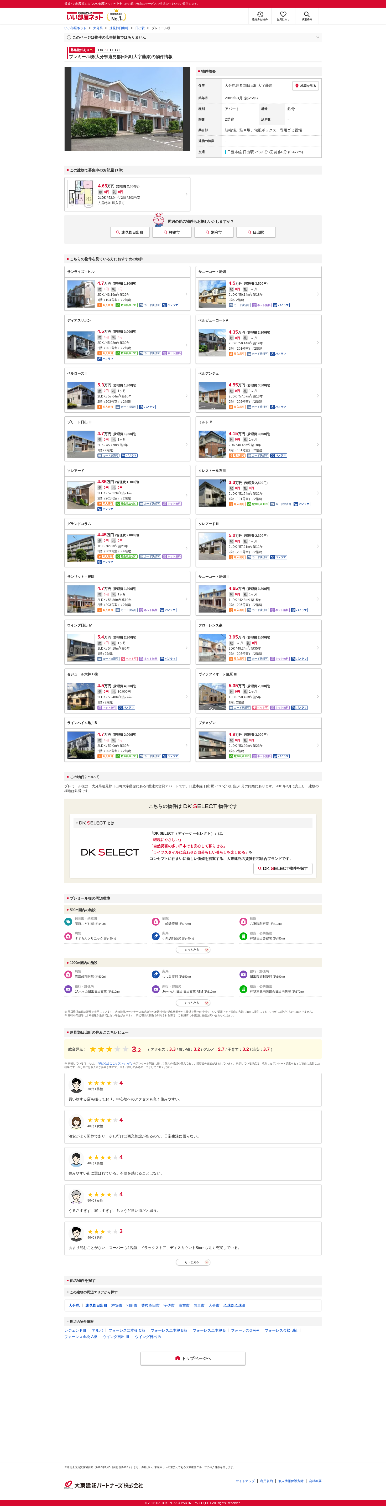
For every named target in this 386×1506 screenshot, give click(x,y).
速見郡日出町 (118, 28)
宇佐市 (169, 1305)
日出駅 (140, 28)
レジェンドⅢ (75, 1330)
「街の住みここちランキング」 (115, 1063)
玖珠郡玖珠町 (234, 1305)
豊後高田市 (150, 1305)
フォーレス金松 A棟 (80, 1337)
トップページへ (196, 1358)
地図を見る (308, 86)
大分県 (98, 28)
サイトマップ (245, 1481)
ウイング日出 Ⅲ (116, 1337)
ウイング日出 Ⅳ (148, 1337)
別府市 (216, 232)
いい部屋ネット (75, 28)
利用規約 (266, 1481)
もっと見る (192, 1262)
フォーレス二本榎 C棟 (126, 1330)
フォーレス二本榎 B (209, 1330)
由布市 (184, 1305)
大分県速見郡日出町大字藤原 (249, 85)
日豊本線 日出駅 (240, 152)
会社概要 (315, 1481)
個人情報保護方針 (291, 1481)
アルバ (97, 1330)
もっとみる (192, 949)
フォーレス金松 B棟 (281, 1330)
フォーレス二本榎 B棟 (169, 1330)
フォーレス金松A (245, 1330)
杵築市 (174, 232)
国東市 (199, 1305)
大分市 (214, 1305)
